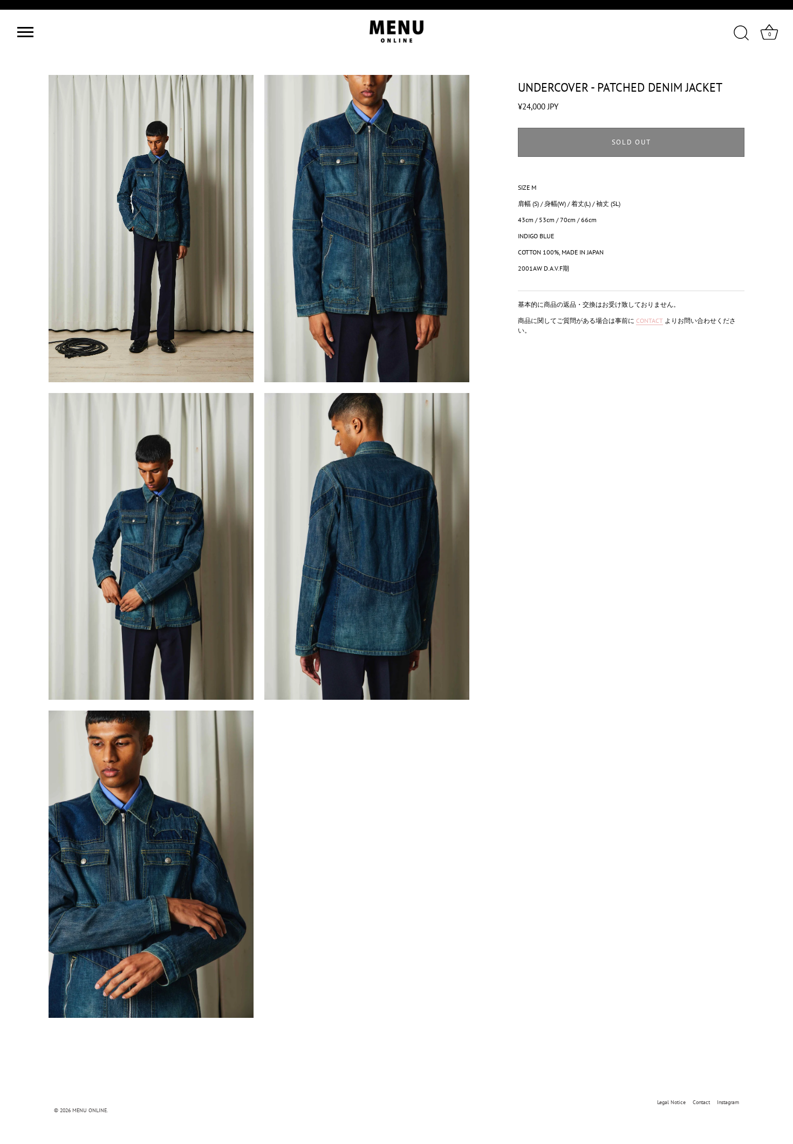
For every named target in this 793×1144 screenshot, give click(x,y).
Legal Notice (671, 1102)
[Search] (741, 33)
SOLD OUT (631, 142)
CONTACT (649, 320)
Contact (701, 1102)
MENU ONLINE (89, 1110)
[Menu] (24, 32)
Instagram (728, 1102)
